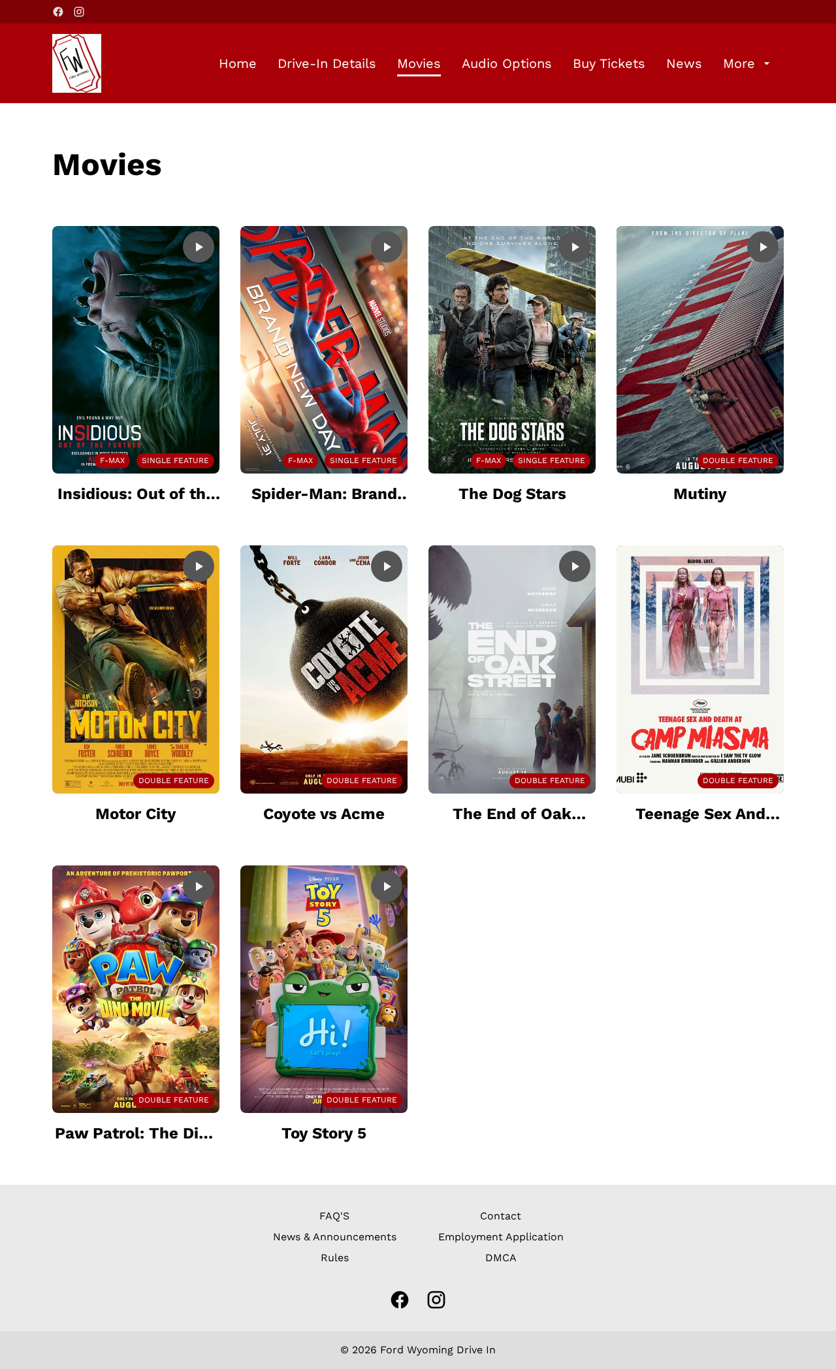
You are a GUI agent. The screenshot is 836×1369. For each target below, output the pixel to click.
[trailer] (198, 247)
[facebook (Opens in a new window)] (58, 12)
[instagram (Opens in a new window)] (79, 12)
